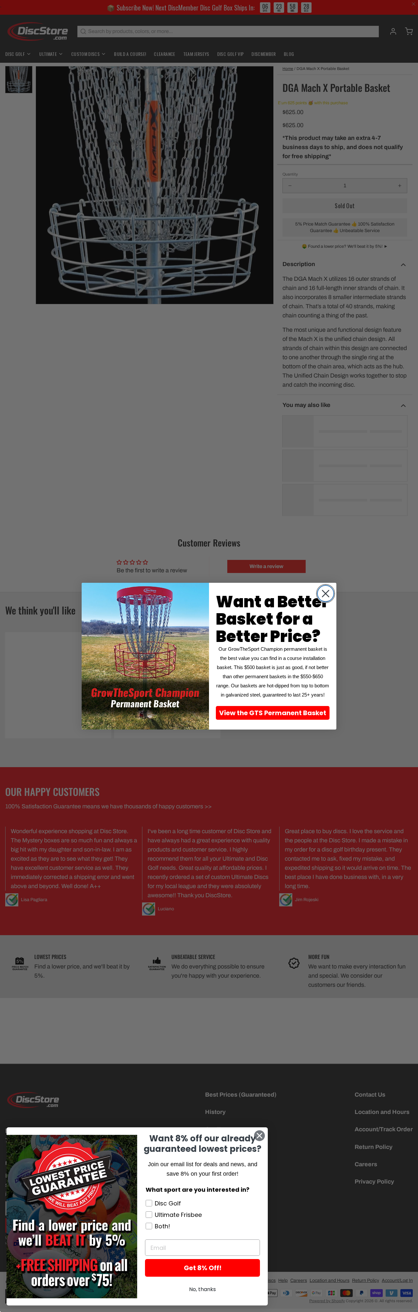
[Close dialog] (325, 593)
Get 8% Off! (202, 1267)
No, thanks (202, 1289)
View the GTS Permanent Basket (272, 712)
